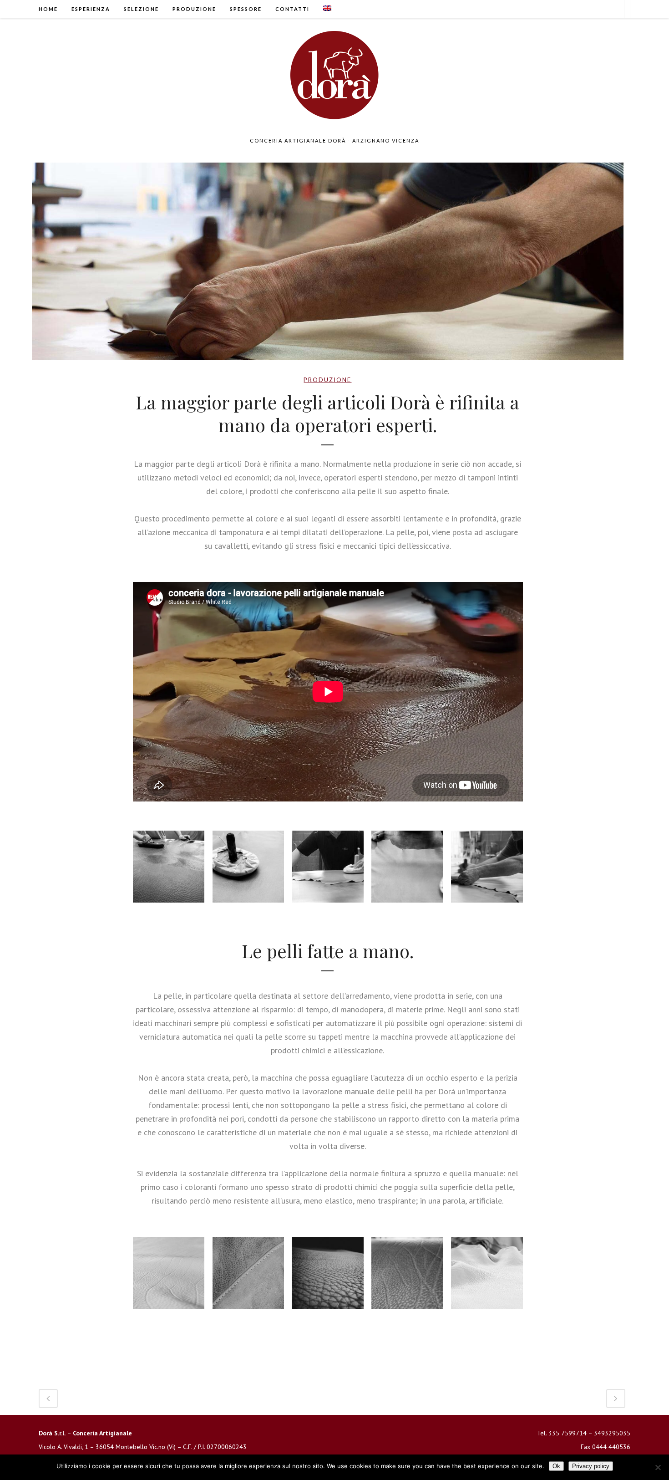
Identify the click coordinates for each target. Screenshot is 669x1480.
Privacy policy (590, 1466)
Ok (556, 1466)
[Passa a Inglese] (327, 9)
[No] (657, 1467)
